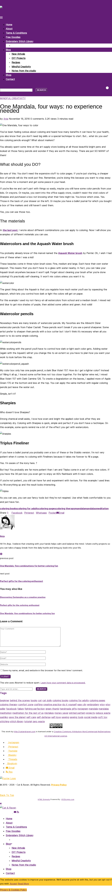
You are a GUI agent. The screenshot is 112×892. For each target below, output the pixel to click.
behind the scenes (20, 700)
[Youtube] (6, 812)
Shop (8, 74)
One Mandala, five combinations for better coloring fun (27, 613)
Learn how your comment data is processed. (63, 682)
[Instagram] (1, 812)
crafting (38, 704)
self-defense (44, 717)
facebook (11, 708)
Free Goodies (13, 37)
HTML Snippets (44, 799)
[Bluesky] (8, 812)
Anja (6, 118)
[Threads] (11, 812)
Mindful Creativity (21, 66)
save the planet (17, 717)
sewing (65, 717)
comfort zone (25, 704)
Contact (10, 79)
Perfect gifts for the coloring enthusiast (19, 605)
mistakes (49, 712)
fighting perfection (34, 708)
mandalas (90, 508)
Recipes (16, 62)
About (9, 28)
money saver (61, 712)
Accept (13, 883)
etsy (102, 704)
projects (90, 712)
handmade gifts (68, 708)
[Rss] (18, 812)
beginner (4, 700)
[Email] (15, 812)
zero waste (39, 721)
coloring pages (47, 508)
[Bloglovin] (12, 812)
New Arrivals (18, 53)
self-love (56, 717)
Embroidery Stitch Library (19, 41)
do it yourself (69, 704)
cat (40, 700)
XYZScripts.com (67, 799)
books (34, 700)
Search (41, 90)
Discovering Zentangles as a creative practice (23, 597)
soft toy (102, 717)
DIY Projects (19, 58)
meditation (102, 508)
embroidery (93, 704)
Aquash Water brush (70, 253)
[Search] (1, 85)
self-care (31, 717)
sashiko (4, 717)
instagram (83, 708)
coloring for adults (27, 508)
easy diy (81, 704)
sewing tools (76, 717)
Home (9, 24)
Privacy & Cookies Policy (13, 889)
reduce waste (103, 712)
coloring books (8, 508)
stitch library (16, 721)
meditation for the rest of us (28, 712)
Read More (23, 883)
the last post (10, 230)
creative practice (52, 704)
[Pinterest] (3, 812)
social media (90, 717)
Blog (8, 49)
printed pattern (77, 712)
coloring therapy (65, 508)
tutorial (28, 721)
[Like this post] (8, 512)
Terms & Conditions (16, 32)
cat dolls (47, 700)
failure (20, 708)
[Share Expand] (65, 512)
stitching (4, 721)
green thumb (52, 708)
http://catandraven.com (24, 731)
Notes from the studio (24, 70)
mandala (80, 508)
